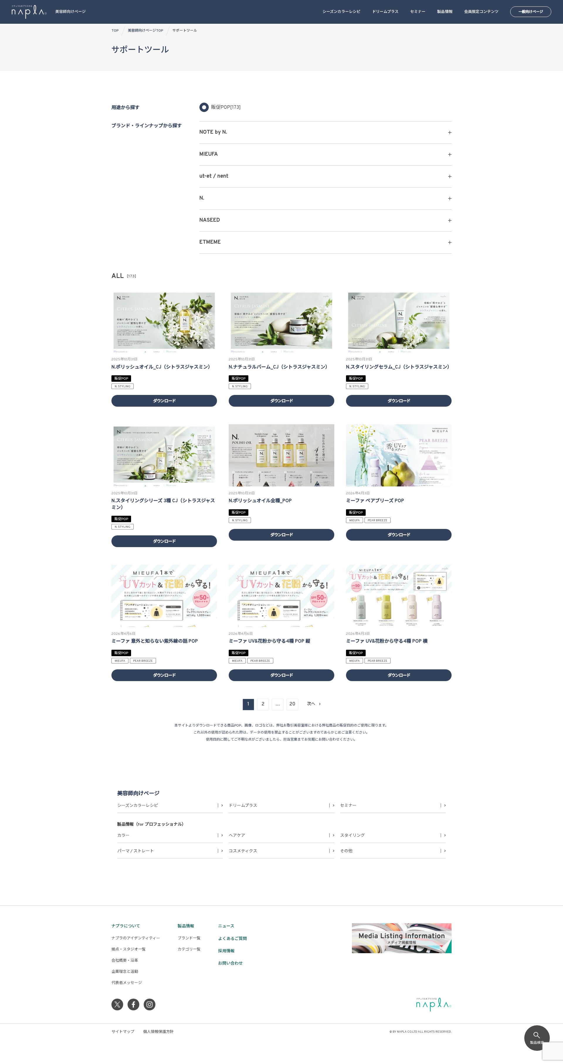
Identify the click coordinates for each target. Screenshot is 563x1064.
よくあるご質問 (232, 938)
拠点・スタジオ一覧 (128, 949)
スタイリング (352, 835)
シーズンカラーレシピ (341, 12)
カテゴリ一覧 (189, 949)
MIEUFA (354, 520)
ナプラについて (125, 926)
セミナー (417, 12)
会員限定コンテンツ (481, 12)
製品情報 (444, 12)
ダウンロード (164, 401)
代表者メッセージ (126, 983)
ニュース (226, 926)
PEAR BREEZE (377, 520)
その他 (346, 851)
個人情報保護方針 (158, 1032)
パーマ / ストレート (135, 851)
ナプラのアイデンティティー (135, 938)
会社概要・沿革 (124, 960)
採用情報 (226, 951)
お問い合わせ (230, 963)
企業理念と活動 (124, 972)
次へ (311, 704)
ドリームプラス (385, 12)
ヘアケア (237, 835)
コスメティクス (243, 851)
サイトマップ (122, 1032)
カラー (123, 835)
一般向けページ (530, 12)
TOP (115, 30)
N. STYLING (122, 386)
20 (292, 704)
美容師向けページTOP (145, 30)
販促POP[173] (226, 108)
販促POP (121, 378)
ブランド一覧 (189, 938)
